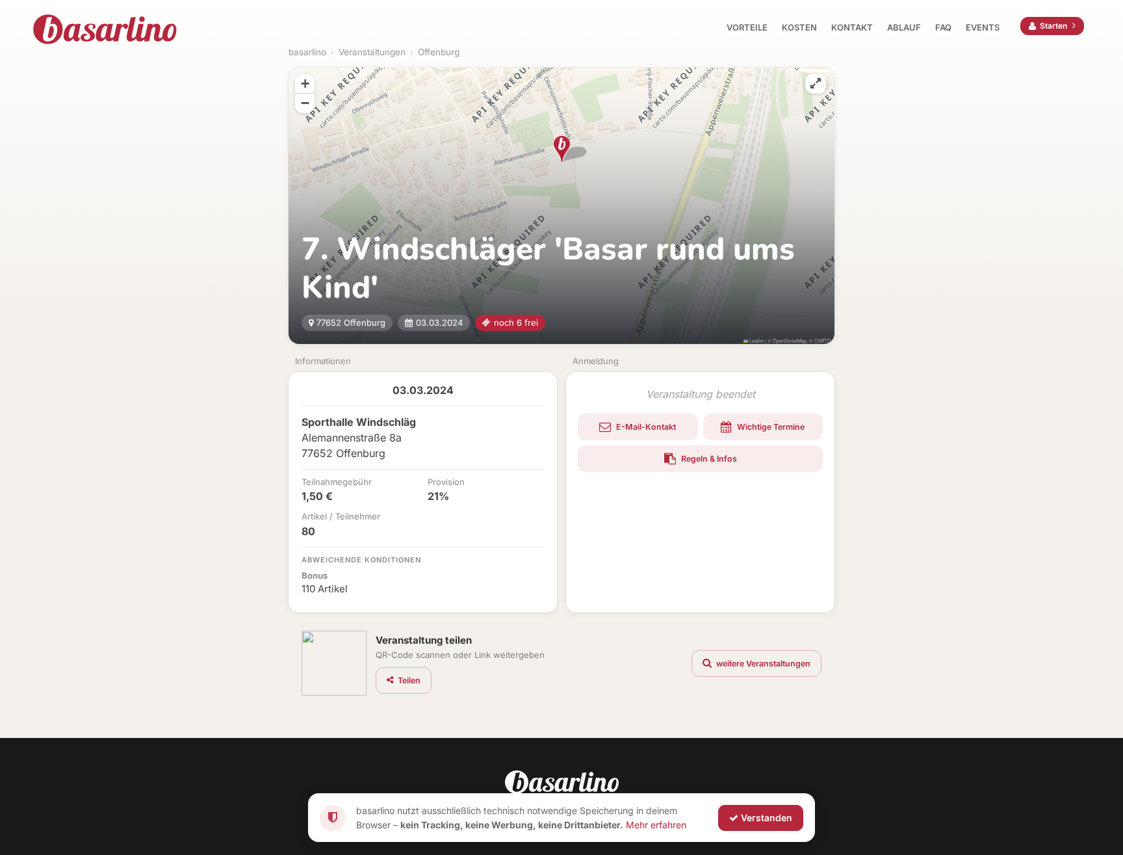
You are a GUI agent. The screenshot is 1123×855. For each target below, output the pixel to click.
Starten (1053, 26)
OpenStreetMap (790, 340)
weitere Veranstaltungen (762, 663)
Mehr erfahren (656, 824)
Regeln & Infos (708, 459)
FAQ (943, 27)
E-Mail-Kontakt (645, 427)
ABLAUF (904, 27)
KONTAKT (852, 27)
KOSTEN (799, 27)
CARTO (822, 340)
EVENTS (983, 27)
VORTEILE (747, 27)
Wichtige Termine (770, 427)
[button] (562, 149)
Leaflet (756, 340)
